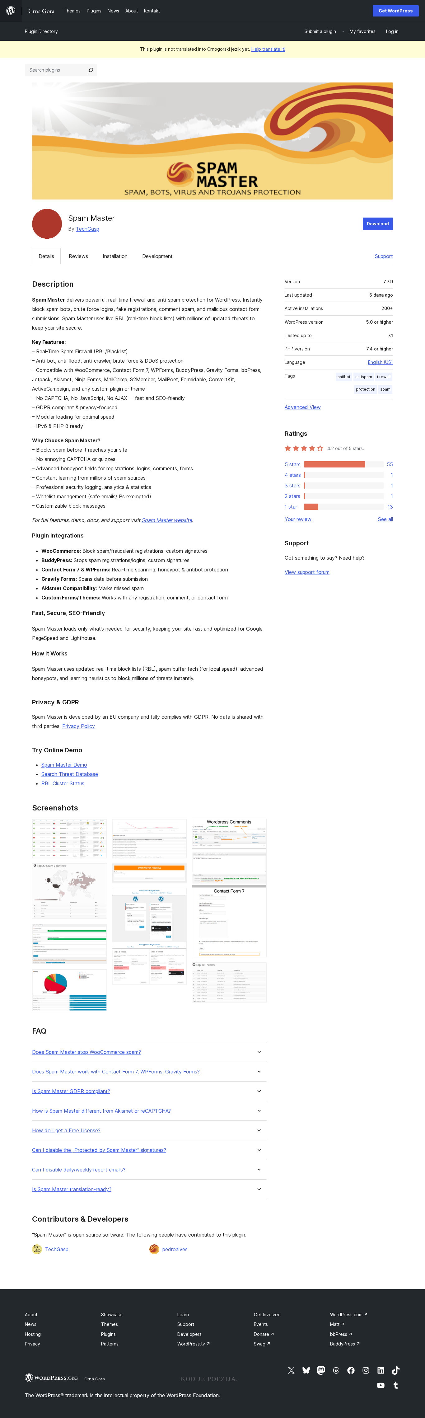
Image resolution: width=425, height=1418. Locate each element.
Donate (264, 1334)
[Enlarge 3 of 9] (99, 932)
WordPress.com (349, 1314)
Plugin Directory (41, 31)
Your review (298, 519)
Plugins (108, 1334)
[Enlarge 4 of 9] (99, 977)
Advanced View (303, 407)
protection (365, 389)
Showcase (112, 1314)
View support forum (307, 572)
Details (46, 256)
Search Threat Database (69, 774)
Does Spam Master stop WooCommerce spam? (86, 1052)
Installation (115, 256)
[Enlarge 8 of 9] (258, 827)
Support (384, 256)
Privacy (32, 1343)
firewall (383, 376)
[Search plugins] (91, 70)
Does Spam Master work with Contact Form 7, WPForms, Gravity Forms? (116, 1072)
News (30, 1324)
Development (157, 256)
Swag (262, 1343)
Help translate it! (268, 49)
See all (385, 519)
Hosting (33, 1334)
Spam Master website (167, 520)
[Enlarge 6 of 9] (178, 872)
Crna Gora (94, 1378)
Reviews (78, 256)
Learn (183, 1314)
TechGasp (87, 229)
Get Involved (267, 1314)
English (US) (380, 362)
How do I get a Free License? (66, 1131)
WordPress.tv (193, 1343)
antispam (363, 376)
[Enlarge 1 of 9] (99, 827)
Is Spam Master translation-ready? (71, 1189)
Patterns (110, 1343)
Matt (337, 1324)
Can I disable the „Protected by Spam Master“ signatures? (99, 1150)
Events (261, 1324)
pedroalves (175, 1249)
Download (378, 223)
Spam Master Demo (64, 765)
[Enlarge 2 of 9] (99, 872)
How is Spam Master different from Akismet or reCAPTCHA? (101, 1111)
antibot (344, 376)
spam (385, 389)
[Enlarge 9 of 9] (258, 971)
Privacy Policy (78, 726)
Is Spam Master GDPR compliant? (71, 1091)
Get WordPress (396, 10)
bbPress (341, 1334)
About (31, 1314)
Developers (189, 1334)
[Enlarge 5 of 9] (178, 827)
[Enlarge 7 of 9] (178, 896)
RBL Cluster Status (62, 783)
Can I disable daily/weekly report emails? (78, 1170)
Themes (109, 1324)
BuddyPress (345, 1343)
